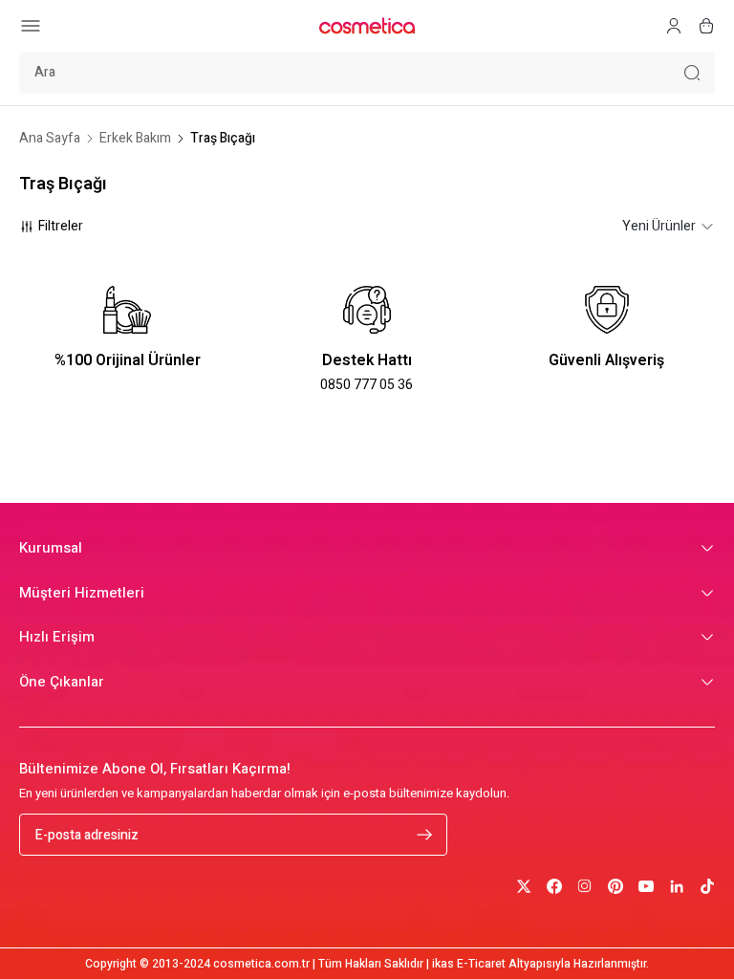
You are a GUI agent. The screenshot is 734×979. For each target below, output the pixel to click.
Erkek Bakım (135, 138)
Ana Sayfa (49, 138)
